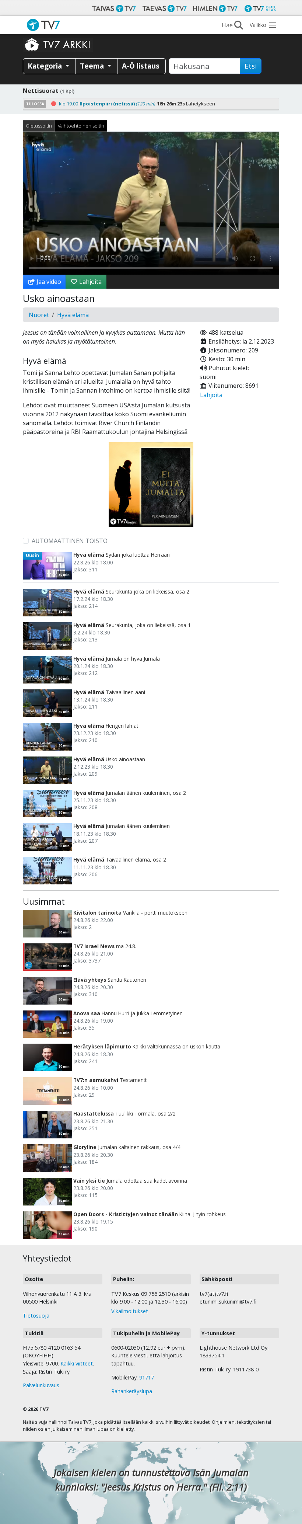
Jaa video (48, 282)
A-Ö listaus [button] (140, 66)
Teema (93, 66)
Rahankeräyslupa (131, 1391)
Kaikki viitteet (76, 1363)
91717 (146, 1377)
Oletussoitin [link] (39, 125)
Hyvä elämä (73, 315)
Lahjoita (90, 282)
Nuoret (39, 315)
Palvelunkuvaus (41, 1385)
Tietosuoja (36, 1315)
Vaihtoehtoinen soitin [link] (81, 125)
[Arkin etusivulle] (58, 44)
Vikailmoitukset (129, 1311)
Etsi (251, 66)
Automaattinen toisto (70, 541)
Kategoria (46, 66)
